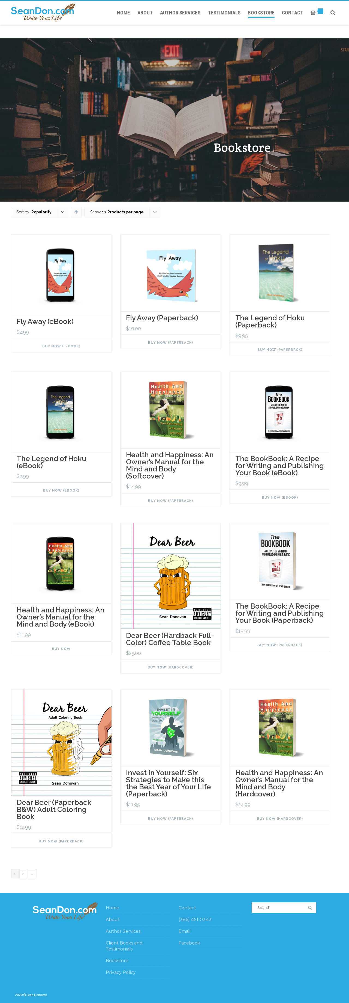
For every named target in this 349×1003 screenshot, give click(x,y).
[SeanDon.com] (44, 12)
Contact (292, 13)
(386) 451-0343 (195, 919)
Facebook (189, 943)
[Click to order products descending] (76, 212)
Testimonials (224, 13)
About (145, 13)
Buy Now (61, 649)
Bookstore (261, 13)
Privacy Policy (121, 972)
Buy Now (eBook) (61, 490)
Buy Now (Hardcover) (171, 667)
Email (185, 931)
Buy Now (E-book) (61, 346)
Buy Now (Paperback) (170, 342)
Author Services (180, 13)
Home (123, 13)
